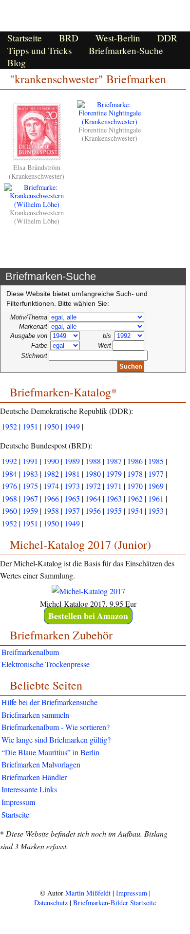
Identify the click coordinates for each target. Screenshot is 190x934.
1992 (9, 461)
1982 (51, 473)
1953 (156, 510)
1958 (51, 510)
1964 (93, 498)
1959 (30, 510)
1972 (93, 486)
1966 (51, 498)
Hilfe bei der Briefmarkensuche (49, 702)
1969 (156, 486)
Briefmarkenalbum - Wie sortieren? (55, 727)
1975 (30, 486)
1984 (9, 473)
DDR (167, 38)
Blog (16, 62)
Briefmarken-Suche (126, 50)
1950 (51, 426)
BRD (68, 38)
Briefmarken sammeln (35, 715)
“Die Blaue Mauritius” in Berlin (50, 752)
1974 (51, 486)
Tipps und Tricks (39, 50)
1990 (51, 461)
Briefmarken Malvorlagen (40, 764)
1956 (93, 510)
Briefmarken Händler (34, 777)
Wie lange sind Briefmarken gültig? (56, 739)
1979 (114, 473)
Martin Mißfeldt (88, 892)
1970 (135, 486)
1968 (9, 498)
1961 (156, 498)
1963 (114, 498)
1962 (135, 498)
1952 (9, 426)
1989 (72, 461)
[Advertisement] (95, 869)
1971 (114, 486)
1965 (72, 498)
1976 (9, 486)
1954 (135, 510)
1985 (156, 461)
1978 (135, 473)
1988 (93, 461)
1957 (72, 510)
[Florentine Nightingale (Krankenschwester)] (110, 121)
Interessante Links (29, 789)
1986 (135, 461)
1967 (30, 498)
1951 (30, 426)
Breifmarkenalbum (30, 652)
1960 (9, 510)
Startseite (24, 38)
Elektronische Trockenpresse (45, 664)
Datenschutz (51, 902)
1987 (114, 461)
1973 (72, 486)
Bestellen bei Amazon (88, 615)
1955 (114, 510)
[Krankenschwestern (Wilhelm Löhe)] (37, 204)
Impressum (18, 802)
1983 (30, 473)
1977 (156, 473)
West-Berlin (117, 38)
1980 (93, 473)
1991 (30, 461)
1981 (72, 473)
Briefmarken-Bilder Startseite (114, 902)
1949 (72, 426)
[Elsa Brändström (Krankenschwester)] (37, 159)
